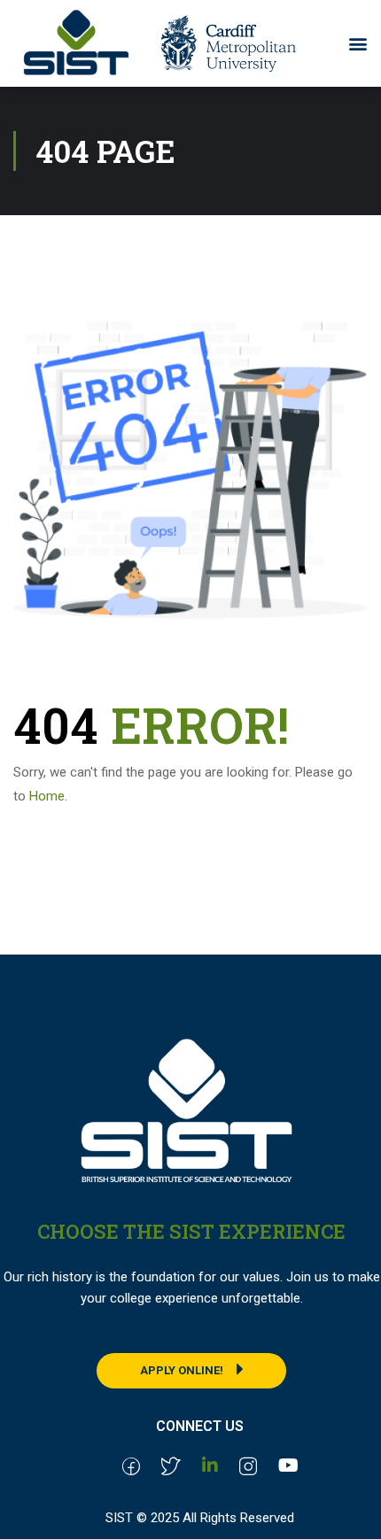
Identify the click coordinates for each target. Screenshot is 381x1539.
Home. (48, 796)
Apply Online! (181, 1370)
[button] (357, 43)
